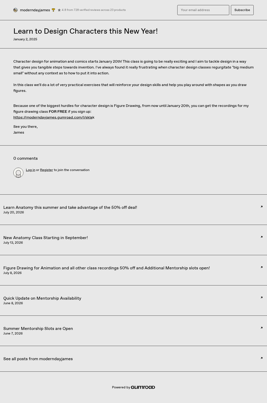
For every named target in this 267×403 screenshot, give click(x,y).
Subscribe (242, 10)
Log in (30, 170)
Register (46, 170)
